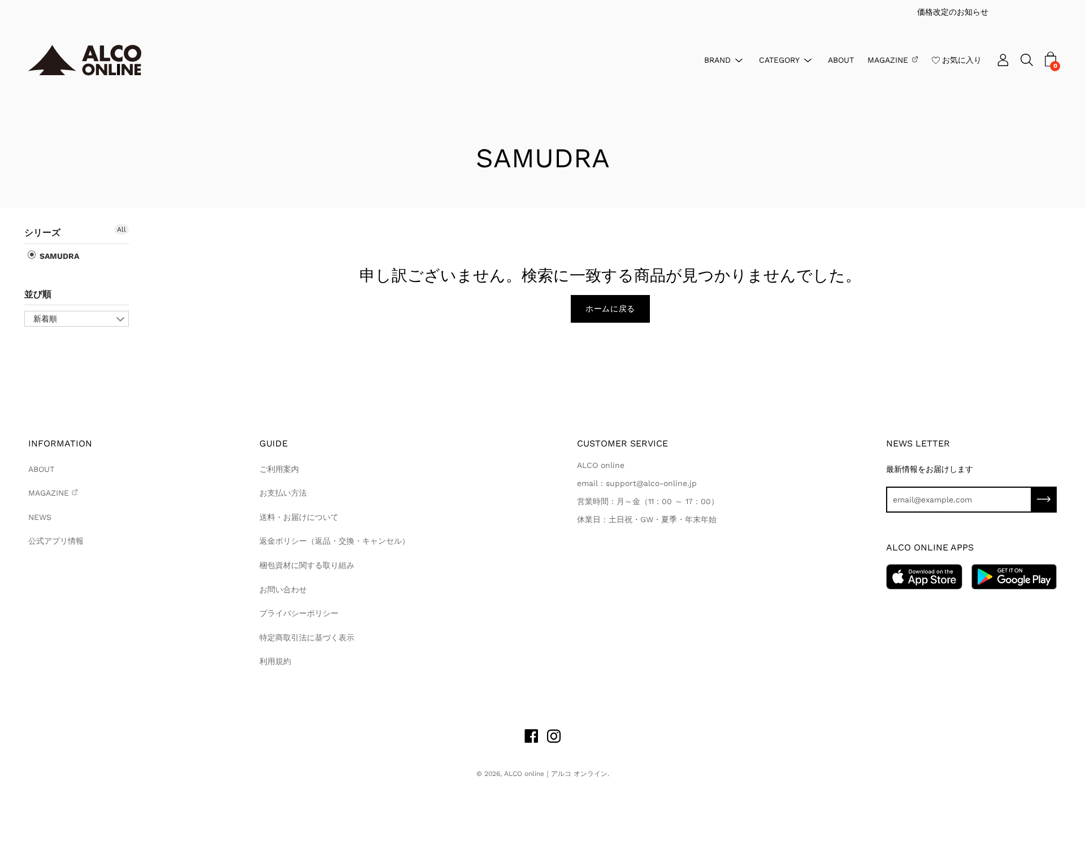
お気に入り (962, 59)
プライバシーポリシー (298, 613)
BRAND (717, 59)
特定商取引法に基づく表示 (306, 637)
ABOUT (841, 59)
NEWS (39, 517)
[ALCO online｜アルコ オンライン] (84, 60)
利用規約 (275, 661)
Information (60, 443)
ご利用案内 (279, 469)
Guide (273, 443)
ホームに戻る (610, 308)
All (121, 229)
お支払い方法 (283, 492)
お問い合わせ (283, 589)
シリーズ (42, 232)
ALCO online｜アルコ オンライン (555, 774)
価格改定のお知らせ (558, 11)
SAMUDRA (58, 256)
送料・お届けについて (298, 517)
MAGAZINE (887, 59)
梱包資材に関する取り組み (306, 565)
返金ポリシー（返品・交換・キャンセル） (334, 540)
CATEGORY (779, 59)
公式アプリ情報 (56, 540)
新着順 (45, 318)
